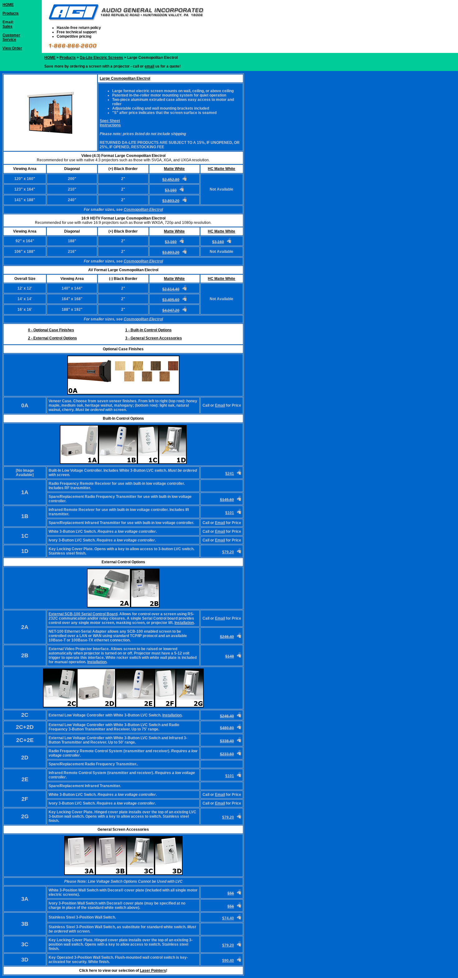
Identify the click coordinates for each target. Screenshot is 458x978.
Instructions (110, 125)
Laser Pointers (153, 970)
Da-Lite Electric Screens (101, 57)
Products (10, 13)
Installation (184, 623)
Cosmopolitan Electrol (143, 209)
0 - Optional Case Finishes (51, 330)
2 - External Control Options (52, 338)
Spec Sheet (110, 121)
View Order (12, 48)
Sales (7, 26)
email (149, 66)
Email (220, 405)
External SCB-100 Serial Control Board (83, 614)
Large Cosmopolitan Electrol (125, 78)
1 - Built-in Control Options (148, 330)
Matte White (174, 169)
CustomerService (11, 37)
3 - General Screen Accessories (153, 338)
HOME (8, 4)
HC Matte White (221, 169)
